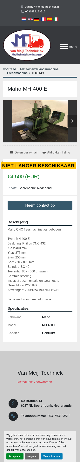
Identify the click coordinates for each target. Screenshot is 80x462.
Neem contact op (40, 205)
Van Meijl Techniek (40, 373)
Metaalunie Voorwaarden (34, 382)
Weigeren (32, 456)
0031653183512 (35, 11)
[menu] (64, 46)
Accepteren (15, 456)
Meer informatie (51, 456)
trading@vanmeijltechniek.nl (42, 6)
